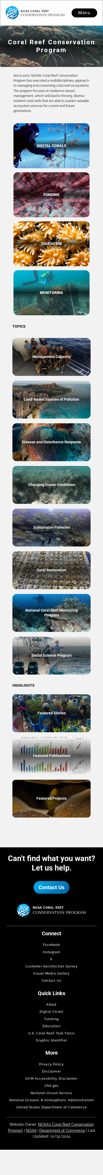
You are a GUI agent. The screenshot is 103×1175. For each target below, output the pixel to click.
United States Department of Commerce (51, 1107)
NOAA (31, 1130)
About (51, 1004)
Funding (51, 1019)
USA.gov (51, 1086)
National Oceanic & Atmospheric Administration (51, 1100)
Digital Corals (52, 1012)
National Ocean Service (51, 1093)
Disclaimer (51, 1071)
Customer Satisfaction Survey (51, 966)
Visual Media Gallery (51, 973)
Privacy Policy (51, 1064)
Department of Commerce (62, 1130)
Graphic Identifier (51, 1040)
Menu (84, 12)
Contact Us (51, 887)
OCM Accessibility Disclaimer (51, 1078)
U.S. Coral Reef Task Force (51, 1033)
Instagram (51, 952)
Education (51, 1026)
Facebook (51, 945)
